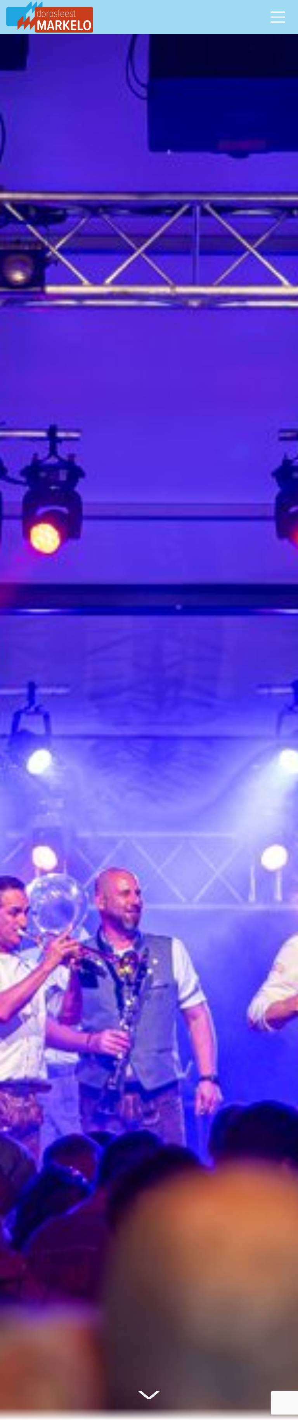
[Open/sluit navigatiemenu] (278, 17)
